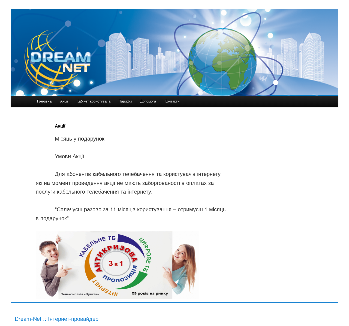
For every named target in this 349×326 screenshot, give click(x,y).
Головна (44, 101)
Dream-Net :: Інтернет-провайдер (56, 318)
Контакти (172, 101)
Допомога (148, 101)
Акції (64, 101)
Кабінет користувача (93, 101)
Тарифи (125, 101)
